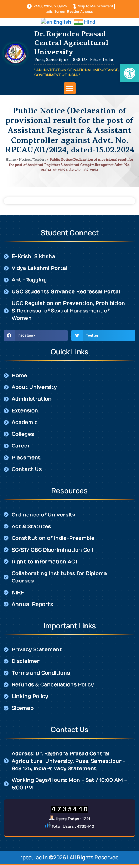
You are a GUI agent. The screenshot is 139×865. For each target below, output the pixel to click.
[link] (129, 73)
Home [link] (11, 159)
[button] (70, 88)
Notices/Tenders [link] (32, 159)
